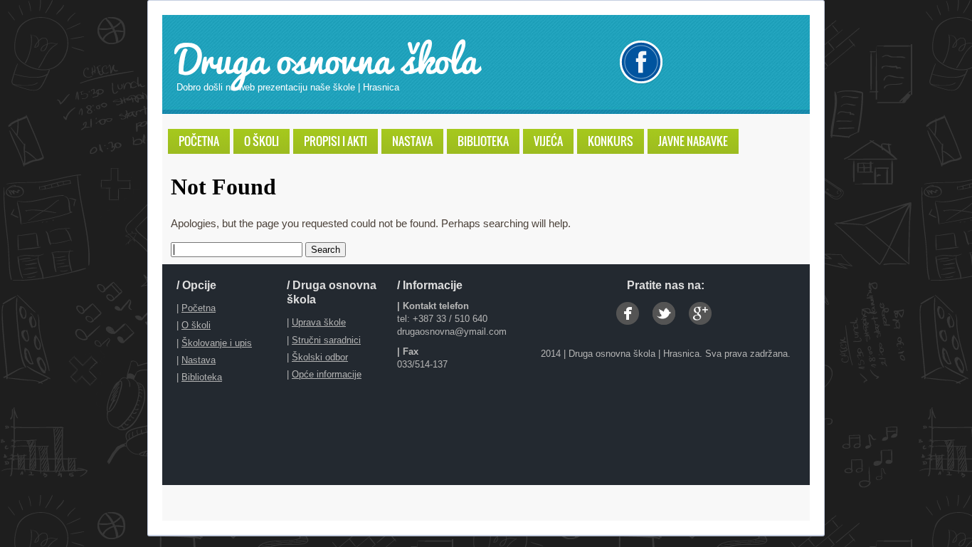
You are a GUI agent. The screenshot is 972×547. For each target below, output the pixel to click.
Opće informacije (326, 374)
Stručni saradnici (326, 340)
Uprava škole (319, 322)
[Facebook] (641, 62)
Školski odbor (320, 357)
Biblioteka (201, 377)
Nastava (198, 360)
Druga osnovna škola (326, 58)
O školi (196, 325)
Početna (198, 308)
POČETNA (199, 141)
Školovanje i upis (216, 343)
